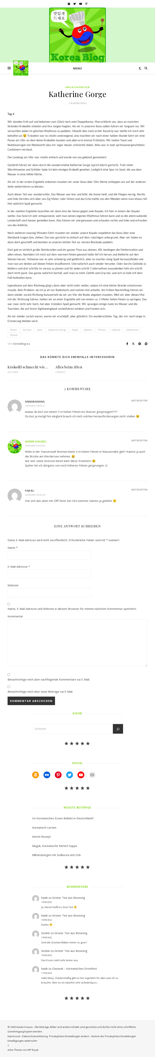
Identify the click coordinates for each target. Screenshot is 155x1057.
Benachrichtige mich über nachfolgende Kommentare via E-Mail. (49, 679)
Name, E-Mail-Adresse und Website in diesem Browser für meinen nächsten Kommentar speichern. (72, 609)
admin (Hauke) (35, 441)
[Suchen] (118, 729)
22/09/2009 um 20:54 (35, 494)
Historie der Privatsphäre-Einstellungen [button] (113, 1036)
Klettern (88, 329)
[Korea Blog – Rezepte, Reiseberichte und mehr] (77, 36)
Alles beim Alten (68, 367)
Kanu (40, 329)
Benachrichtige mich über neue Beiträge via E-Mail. (40, 691)
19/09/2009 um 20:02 (35, 445)
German (27, 329)
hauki (44, 897)
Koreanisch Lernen (44, 827)
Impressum (14, 1036)
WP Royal (32, 1050)
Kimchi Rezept (41, 836)
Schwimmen (132, 329)
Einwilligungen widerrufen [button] (22, 1040)
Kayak (75, 329)
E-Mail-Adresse (19, 566)
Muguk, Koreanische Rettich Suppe (54, 846)
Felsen (13, 329)
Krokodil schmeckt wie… (28, 367)
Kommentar (15, 616)
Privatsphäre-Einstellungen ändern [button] (69, 1036)
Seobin (45, 933)
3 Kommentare (77, 103)
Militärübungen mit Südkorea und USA (56, 855)
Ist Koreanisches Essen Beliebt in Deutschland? (63, 818)
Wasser (14, 335)
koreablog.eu (21, 343)
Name (13, 547)
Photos (102, 329)
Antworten (139, 400)
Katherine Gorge (57, 329)
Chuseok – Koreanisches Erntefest (74, 968)
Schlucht (116, 329)
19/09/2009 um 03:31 (35, 405)
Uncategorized (77, 87)
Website (13, 585)
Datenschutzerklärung (35, 1036)
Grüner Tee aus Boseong (68, 897)
